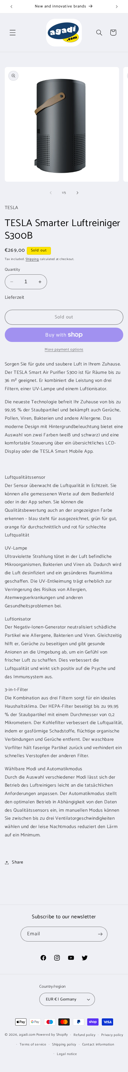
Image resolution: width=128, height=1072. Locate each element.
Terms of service (33, 1044)
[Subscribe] (100, 934)
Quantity (12, 270)
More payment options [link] (64, 350)
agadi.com (27, 1034)
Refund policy (85, 1035)
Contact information (98, 1044)
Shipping (32, 259)
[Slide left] (50, 192)
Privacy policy (112, 1035)
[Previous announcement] (11, 6)
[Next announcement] (116, 6)
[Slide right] (77, 192)
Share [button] (17, 862)
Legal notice (67, 1054)
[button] (12, 32)
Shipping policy (64, 1044)
